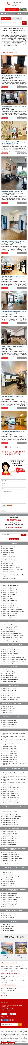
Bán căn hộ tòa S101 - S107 (10, 746)
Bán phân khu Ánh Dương (9, 885)
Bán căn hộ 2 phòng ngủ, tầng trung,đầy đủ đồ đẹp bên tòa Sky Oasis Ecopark (13, 277)
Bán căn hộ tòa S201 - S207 (10, 750)
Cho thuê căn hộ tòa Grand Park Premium (13, 609)
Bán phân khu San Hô (8, 712)
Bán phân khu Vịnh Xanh (9, 883)
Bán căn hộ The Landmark (9, 578)
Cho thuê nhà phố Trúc (8, 648)
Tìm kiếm (24, 23)
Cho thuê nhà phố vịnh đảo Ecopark (11, 663)
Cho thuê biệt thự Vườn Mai (9, 688)
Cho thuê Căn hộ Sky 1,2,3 (9, 596)
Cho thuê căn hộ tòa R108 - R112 (11, 797)
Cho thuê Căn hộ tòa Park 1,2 (10, 598)
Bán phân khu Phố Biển (8, 874)
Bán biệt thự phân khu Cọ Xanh (10, 813)
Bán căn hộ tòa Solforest (9, 573)
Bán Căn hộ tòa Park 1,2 (9, 558)
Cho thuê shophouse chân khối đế (11, 802)
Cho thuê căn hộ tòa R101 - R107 (11, 795)
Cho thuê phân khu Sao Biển (10, 724)
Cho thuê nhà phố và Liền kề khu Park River (13, 657)
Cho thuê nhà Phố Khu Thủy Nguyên (12, 651)
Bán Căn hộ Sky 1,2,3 (8, 554)
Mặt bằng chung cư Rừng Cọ (10, 913)
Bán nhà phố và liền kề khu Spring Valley (13, 635)
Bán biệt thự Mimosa (8, 675)
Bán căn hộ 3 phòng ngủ (9, 550)
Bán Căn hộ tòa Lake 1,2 (9, 556)
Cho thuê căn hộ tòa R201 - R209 (11, 799)
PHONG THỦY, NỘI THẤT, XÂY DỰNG (10, 973)
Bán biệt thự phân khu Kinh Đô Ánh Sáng (13, 816)
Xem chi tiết (4, 87)
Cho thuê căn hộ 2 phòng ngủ (10, 590)
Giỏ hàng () (15, 539)
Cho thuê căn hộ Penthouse (9, 594)
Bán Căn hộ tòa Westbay (9, 559)
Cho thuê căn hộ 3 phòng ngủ (10, 592)
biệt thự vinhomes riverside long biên (19, 1041)
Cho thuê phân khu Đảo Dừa (10, 835)
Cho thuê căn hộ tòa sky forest (10, 587)
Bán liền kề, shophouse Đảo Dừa (11, 856)
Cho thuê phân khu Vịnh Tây (10, 901)
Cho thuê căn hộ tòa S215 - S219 (11, 791)
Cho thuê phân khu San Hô (9, 726)
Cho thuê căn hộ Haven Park (10, 613)
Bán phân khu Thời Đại (8, 877)
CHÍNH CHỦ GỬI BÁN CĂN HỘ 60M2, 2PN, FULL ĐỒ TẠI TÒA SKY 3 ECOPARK (13, 76)
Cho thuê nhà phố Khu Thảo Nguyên (12, 649)
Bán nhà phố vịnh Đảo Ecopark (10, 639)
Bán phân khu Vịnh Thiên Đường (11, 876)
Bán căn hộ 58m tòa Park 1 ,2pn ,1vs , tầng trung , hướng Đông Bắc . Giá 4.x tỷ (13, 242)
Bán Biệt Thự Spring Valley (9, 681)
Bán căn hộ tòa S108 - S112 (9, 748)
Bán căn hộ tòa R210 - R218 (10, 761)
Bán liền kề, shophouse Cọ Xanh (11, 854)
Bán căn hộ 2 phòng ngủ (9, 548)
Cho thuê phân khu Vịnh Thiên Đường (12, 897)
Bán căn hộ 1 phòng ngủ (9, 546)
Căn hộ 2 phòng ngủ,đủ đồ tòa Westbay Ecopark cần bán (12, 347)
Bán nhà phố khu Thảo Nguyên (10, 626)
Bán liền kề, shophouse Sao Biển (11, 864)
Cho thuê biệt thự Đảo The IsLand (11, 695)
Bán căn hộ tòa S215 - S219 (10, 753)
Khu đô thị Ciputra (7, 924)
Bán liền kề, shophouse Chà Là (10, 852)
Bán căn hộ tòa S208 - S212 (10, 751)
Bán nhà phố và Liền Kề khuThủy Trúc (12, 637)
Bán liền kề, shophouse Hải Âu (10, 862)
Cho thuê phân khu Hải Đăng (10, 893)
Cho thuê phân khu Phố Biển (10, 895)
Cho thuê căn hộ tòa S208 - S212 (11, 793)
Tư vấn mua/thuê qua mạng (14, 527)
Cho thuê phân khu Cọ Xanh (10, 833)
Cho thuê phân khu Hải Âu (9, 720)
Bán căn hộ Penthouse (8, 552)
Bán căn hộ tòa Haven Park (9, 571)
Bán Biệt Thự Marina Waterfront (10, 679)
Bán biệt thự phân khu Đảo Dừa (10, 814)
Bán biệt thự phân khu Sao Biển (10, 824)
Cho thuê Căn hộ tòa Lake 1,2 (10, 600)
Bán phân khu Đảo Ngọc (9, 881)
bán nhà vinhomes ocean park (12, 1031)
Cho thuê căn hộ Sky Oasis (9, 605)
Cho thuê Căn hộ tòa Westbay (10, 602)
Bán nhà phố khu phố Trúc (9, 624)
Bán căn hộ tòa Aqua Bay (9, 565)
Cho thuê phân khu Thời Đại (10, 899)
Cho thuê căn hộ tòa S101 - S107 (11, 786)
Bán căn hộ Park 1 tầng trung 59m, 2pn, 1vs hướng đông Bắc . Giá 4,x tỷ (13, 312)
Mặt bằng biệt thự (7, 915)
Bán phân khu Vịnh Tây (8, 879)
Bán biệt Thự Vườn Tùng (9, 671)
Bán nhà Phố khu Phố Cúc (9, 629)
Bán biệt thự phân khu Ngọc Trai (11, 818)
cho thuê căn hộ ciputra (6, 1041)
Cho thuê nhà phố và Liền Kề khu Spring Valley (14, 659)
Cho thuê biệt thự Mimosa (9, 694)
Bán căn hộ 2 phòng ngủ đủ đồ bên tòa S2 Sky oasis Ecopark (13, 397)
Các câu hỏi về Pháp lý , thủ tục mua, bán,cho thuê (14, 968)
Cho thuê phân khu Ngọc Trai (10, 722)
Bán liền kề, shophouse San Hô (10, 860)
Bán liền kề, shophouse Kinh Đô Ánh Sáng (13, 858)
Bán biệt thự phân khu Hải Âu (10, 822)
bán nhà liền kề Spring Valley (10, 641)
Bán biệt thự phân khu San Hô (10, 820)
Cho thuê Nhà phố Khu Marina (10, 653)
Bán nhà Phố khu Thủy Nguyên (10, 627)
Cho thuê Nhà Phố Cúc (8, 655)
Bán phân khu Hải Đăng (8, 872)
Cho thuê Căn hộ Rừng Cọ (9, 604)
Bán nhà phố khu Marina (9, 631)
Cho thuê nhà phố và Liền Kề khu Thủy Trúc (13, 661)
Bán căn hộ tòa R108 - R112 (10, 757)
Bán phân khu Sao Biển (8, 710)
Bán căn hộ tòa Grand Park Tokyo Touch (13, 569)
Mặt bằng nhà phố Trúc (8, 917)
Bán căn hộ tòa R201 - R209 (10, 759)
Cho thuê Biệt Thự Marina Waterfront (12, 697)
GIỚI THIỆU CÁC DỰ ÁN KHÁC (8, 985)
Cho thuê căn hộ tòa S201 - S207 (11, 789)
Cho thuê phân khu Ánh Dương (10, 906)
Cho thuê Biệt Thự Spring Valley (10, 699)
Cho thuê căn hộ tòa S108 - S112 (11, 787)
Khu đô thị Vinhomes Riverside (9, 988)
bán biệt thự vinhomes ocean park (8, 1030)
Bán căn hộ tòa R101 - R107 (10, 755)
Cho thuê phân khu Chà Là (9, 831)
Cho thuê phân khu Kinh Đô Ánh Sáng (12, 837)
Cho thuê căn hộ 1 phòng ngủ (10, 589)
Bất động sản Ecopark (8, 930)
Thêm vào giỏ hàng (22, 87)
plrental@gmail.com (9, 1010)
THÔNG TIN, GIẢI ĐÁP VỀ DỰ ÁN (9, 963)
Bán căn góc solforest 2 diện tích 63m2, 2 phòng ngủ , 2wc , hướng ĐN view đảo (12, 192)
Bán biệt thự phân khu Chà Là (10, 811)
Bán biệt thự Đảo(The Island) (10, 677)
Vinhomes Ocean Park (8, 926)
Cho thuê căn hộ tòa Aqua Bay (10, 607)
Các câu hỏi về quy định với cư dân (10, 971)
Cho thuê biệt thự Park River (10, 692)
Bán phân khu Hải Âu (8, 706)
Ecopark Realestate (7, 928)
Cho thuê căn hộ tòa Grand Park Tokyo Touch (14, 611)
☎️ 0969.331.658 (21, 13)
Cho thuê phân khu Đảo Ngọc (10, 903)
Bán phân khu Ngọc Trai (9, 708)
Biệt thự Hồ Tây (5, 993)
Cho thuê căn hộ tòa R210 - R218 (11, 801)
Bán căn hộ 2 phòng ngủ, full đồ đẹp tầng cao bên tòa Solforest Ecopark (13, 142)
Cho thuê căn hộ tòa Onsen (9, 617)
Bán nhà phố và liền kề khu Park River (12, 633)
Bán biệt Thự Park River (8, 673)
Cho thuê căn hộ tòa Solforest (10, 615)
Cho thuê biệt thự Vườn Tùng (10, 690)
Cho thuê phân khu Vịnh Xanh (10, 904)
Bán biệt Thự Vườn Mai (8, 670)
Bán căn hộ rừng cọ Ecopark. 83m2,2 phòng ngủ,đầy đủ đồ (13, 107)
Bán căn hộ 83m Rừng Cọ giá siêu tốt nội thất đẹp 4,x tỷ (12, 432)
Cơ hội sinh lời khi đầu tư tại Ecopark (10, 966)
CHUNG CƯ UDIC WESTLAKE (8, 990)
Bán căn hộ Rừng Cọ (8, 561)
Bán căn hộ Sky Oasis (8, 563)
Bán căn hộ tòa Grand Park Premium (12, 567)
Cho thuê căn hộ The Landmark (10, 585)
